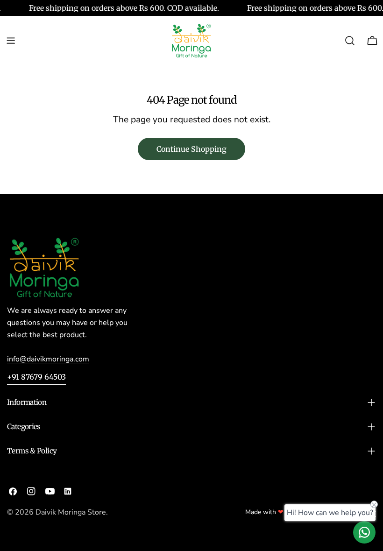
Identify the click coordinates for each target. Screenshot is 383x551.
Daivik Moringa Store (70, 512)
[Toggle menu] (10, 40)
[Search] (349, 40)
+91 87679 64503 (36, 376)
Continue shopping (191, 149)
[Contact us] (364, 532)
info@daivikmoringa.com (48, 359)
